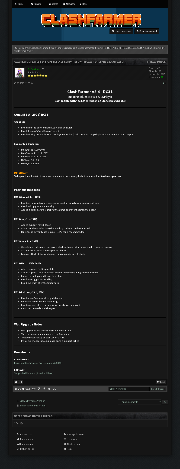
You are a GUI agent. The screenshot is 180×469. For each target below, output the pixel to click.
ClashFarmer (73, 444)
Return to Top (27, 448)
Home (20, 3)
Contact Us (26, 434)
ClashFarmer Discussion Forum (33, 47)
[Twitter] (50, 388)
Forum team (26, 439)
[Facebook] (44, 388)
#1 (164, 83)
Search (54, 3)
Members (70, 3)
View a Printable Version (32, 400)
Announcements (86, 47)
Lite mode (72, 439)
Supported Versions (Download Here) (33, 373)
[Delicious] (39, 388)
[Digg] (34, 388)
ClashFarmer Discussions (63, 47)
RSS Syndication (75, 434)
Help (84, 3)
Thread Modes (156, 61)
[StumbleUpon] (55, 388)
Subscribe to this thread (33, 405)
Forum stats (26, 444)
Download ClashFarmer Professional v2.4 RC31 (38, 363)
